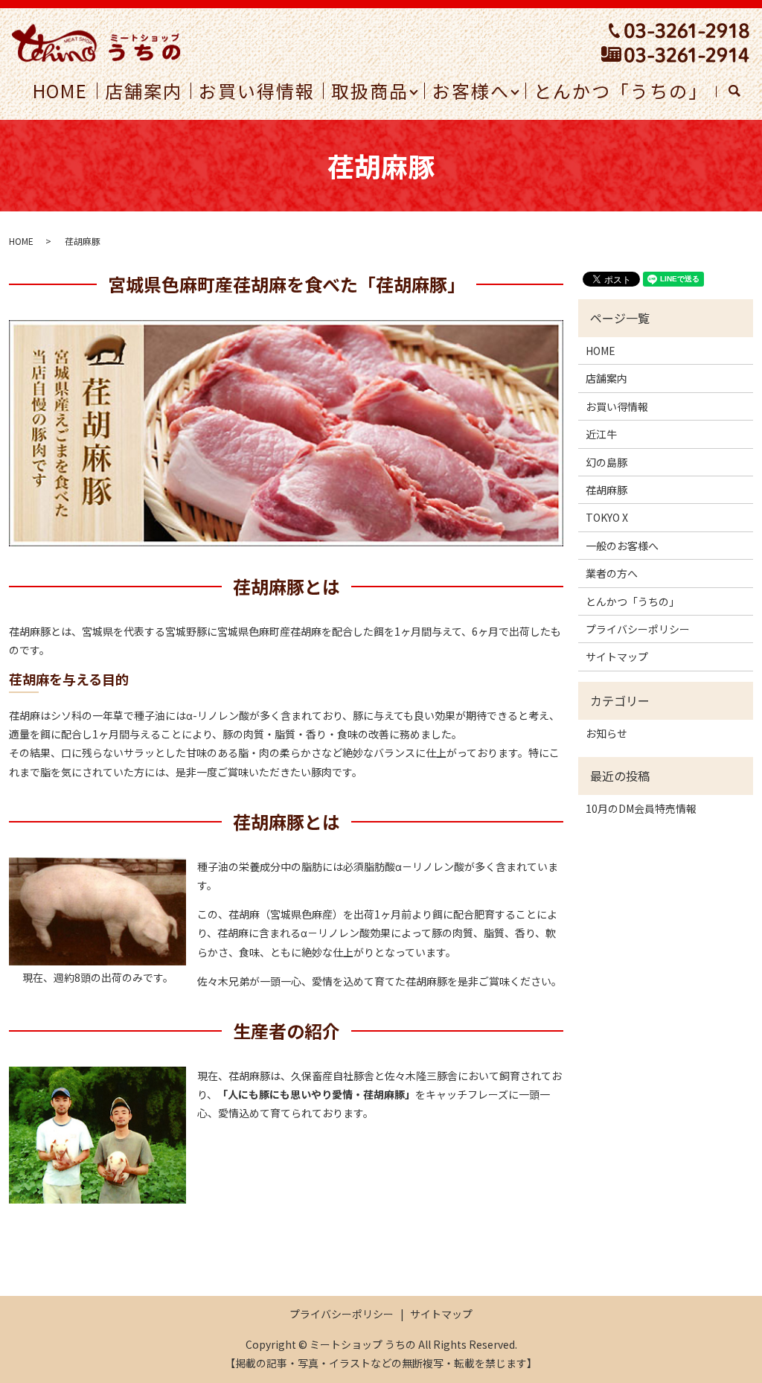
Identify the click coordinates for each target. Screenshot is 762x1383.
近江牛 (601, 434)
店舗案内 (606, 378)
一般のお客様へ (622, 545)
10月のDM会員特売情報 (641, 808)
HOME (21, 240)
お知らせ (606, 733)
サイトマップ (617, 656)
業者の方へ (612, 573)
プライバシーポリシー (638, 629)
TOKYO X (607, 517)
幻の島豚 (606, 462)
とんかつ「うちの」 (632, 601)
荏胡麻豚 (606, 489)
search (741, 90)
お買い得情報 (617, 406)
